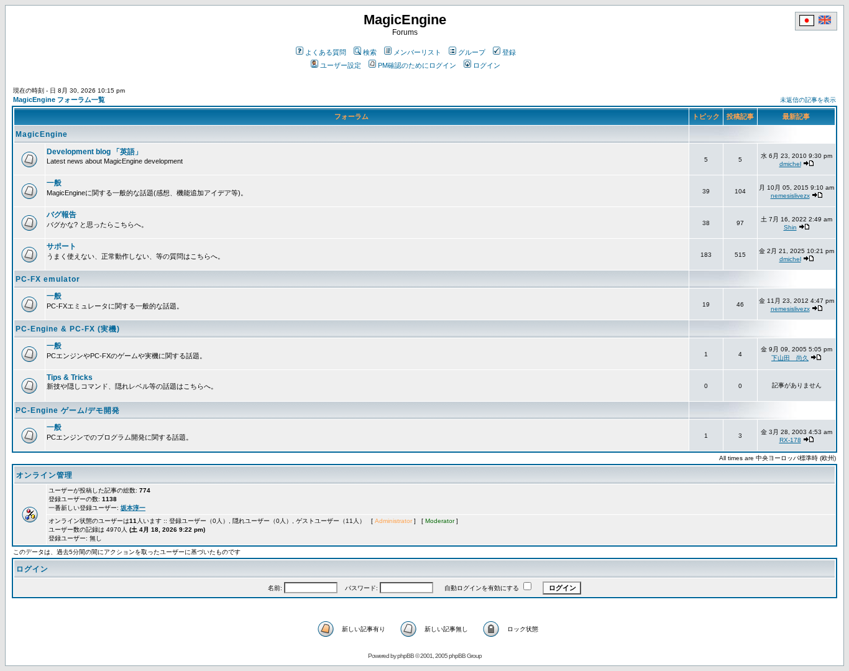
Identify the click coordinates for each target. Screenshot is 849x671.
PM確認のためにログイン (417, 65)
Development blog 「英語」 (94, 151)
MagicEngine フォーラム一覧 (59, 99)
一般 (54, 182)
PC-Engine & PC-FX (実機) (68, 329)
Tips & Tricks (70, 377)
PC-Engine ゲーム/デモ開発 (68, 410)
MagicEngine (42, 134)
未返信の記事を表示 (808, 99)
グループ (471, 52)
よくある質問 (325, 52)
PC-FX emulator (48, 279)
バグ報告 (61, 214)
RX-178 (790, 440)
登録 (509, 52)
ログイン (486, 65)
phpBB (405, 655)
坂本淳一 (133, 507)
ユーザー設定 (340, 65)
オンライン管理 (44, 475)
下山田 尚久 (790, 357)
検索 (370, 52)
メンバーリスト (417, 52)
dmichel (790, 163)
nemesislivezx (790, 195)
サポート (61, 246)
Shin (790, 227)
